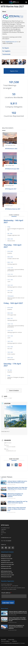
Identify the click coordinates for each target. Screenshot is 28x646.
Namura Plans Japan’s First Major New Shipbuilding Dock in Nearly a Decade (17, 488)
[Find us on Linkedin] (9, 547)
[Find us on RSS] (12, 547)
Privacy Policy (11, 639)
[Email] (20, 464)
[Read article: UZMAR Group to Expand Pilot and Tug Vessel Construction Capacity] (3, 503)
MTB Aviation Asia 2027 (6, 576)
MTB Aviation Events (6, 571)
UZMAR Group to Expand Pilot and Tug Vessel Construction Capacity (17, 502)
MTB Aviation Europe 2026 (7, 572)
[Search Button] (26, 2)
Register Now (14, 71)
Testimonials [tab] (6, 54)
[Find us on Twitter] (2, 547)
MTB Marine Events (6, 555)
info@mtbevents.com (11, 42)
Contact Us (14, 641)
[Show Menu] (1, 2)
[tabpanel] (14, 29)
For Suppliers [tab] (6, 51)
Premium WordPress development (11, 643)
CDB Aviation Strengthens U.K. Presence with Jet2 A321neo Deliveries (15, 495)
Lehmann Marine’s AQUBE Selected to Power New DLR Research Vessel (17, 481)
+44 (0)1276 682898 (10, 446)
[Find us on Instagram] (6, 547)
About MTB (3, 639)
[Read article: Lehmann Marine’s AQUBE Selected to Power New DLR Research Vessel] (3, 482)
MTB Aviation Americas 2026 (7, 574)
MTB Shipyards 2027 (10, 189)
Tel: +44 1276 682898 (6, 540)
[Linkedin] (16, 464)
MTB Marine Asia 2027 (6, 566)
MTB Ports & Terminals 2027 (7, 564)
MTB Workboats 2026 (11, 148)
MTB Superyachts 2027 (6, 568)
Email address (6, 593)
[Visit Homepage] (14, 2)
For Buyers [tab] (5, 48)
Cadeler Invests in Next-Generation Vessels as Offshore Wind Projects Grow (17, 509)
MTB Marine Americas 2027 (12, 209)
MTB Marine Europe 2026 (12, 169)
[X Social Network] (12, 464)
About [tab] (4, 11)
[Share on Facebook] (8, 464)
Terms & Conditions (5, 641)
